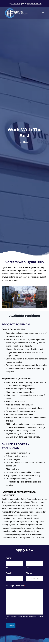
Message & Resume (15, 586)
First (7, 567)
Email (9, 573)
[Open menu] (43, 13)
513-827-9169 (15, 4)
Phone (29, 573)
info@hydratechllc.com (34, 4)
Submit (10, 626)
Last (27, 567)
